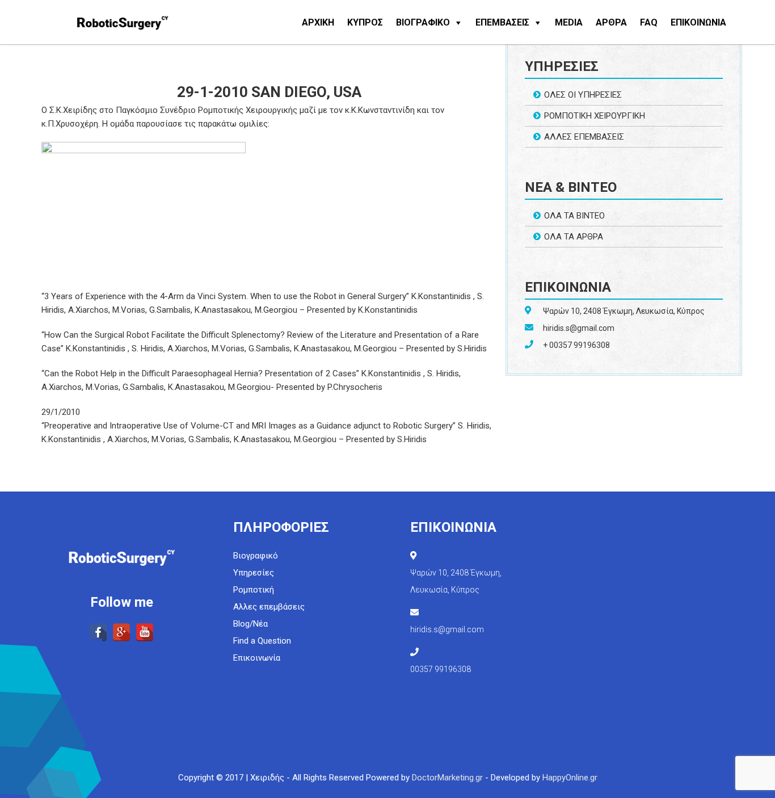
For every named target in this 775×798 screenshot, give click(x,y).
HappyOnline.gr (569, 777)
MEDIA (569, 22)
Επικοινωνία (256, 658)
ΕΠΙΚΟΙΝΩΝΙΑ (698, 22)
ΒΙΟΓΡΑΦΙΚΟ (423, 22)
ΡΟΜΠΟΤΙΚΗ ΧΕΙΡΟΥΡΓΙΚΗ (594, 116)
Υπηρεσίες (253, 573)
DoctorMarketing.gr (447, 777)
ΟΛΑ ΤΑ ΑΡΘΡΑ (573, 237)
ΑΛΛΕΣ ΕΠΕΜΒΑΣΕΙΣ (584, 137)
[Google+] (121, 632)
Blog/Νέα (250, 624)
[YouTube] (145, 632)
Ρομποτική (253, 590)
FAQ (649, 22)
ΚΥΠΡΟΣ (365, 22)
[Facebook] (98, 632)
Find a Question (262, 641)
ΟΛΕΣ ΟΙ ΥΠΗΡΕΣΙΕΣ (583, 95)
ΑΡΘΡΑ (611, 22)
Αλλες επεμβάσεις (269, 607)
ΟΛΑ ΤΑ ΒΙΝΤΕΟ (574, 216)
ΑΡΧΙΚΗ (318, 22)
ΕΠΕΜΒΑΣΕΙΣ (502, 22)
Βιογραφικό (255, 556)
